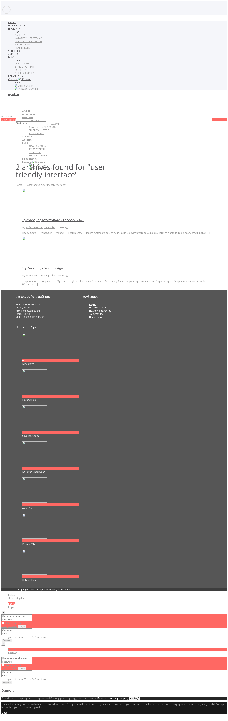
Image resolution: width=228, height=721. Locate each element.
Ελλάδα (12, 595)
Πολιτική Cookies (98, 307)
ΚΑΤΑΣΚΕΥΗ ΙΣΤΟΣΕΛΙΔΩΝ (30, 38)
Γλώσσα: (13, 79)
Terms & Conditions (35, 637)
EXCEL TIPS (21, 69)
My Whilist (13, 94)
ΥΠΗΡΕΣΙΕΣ (14, 50)
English (29, 85)
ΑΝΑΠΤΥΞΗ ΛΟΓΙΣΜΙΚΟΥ (28, 41)
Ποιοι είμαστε (96, 317)
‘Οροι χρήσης (96, 313)
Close (4, 712)
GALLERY (20, 35)
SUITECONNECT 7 (25, 44)
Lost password (9, 626)
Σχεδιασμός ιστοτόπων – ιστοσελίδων (53, 220)
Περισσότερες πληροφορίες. (112, 698)
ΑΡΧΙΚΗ (12, 22)
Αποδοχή (134, 698)
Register (12, 607)
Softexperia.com (34, 227)
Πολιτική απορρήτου (100, 310)
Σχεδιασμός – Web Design (42, 268)
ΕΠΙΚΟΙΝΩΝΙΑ (16, 76)
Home (19, 184)
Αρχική (92, 304)
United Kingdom (16, 598)
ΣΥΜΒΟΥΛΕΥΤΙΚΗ (24, 66)
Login (22, 626)
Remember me (13, 623)
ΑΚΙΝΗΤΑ (13, 54)
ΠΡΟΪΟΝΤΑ (14, 28)
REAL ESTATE (22, 47)
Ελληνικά (32, 88)
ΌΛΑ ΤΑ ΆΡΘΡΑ (23, 63)
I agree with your (25, 637)
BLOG (11, 57)
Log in (11, 603)
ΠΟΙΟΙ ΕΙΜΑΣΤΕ (16, 25)
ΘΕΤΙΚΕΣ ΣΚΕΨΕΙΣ (25, 73)
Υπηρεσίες (49, 227)
